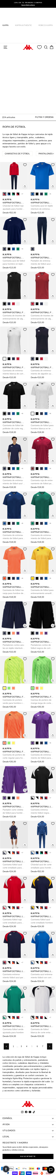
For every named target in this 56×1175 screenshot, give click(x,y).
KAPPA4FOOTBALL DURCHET (14, 643)
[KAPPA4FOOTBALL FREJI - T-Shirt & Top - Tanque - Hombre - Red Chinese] (13, 304)
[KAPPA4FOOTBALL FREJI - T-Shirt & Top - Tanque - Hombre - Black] (4, 304)
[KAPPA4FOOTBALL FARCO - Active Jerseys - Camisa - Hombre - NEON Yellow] (4, 688)
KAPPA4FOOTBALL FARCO (14, 698)
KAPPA (6, 25)
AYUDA (6, 1124)
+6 (22, 413)
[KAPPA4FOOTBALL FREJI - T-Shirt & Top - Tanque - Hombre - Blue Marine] (9, 304)
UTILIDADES (9, 1130)
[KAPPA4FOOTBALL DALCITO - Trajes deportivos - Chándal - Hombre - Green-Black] (13, 194)
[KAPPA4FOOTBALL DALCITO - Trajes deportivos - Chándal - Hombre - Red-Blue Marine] (4, 194)
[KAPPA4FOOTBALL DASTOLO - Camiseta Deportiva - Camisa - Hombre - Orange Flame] (4, 578)
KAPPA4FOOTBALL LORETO (42, 808)
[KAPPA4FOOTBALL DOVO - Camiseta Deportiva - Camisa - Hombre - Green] (46, 194)
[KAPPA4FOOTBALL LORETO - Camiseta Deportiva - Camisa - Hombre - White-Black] (37, 798)
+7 (22, 194)
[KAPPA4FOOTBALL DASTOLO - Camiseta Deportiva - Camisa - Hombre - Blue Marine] (9, 413)
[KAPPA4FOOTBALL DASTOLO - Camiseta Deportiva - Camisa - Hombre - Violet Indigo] (32, 743)
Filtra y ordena (44, 117)
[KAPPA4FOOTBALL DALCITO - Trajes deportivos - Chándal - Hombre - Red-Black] (18, 194)
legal (6, 1136)
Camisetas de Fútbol (17, 153)
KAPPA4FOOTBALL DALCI (42, 259)
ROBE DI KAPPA (46, 25)
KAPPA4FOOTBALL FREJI (14, 314)
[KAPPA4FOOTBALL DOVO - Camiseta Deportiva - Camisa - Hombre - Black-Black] (37, 194)
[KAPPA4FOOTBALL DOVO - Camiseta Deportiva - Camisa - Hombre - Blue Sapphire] (32, 194)
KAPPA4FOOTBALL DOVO (42, 204)
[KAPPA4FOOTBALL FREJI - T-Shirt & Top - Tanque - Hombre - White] (18, 304)
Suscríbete (28, 1156)
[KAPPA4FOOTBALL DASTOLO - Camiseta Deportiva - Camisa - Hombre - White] (32, 413)
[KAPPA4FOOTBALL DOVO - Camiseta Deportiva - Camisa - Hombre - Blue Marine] (41, 194)
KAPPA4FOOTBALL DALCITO (14, 204)
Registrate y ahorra (15, 1142)
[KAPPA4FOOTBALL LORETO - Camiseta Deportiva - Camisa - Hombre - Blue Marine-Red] (46, 798)
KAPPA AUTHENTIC (23, 25)
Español (7, 1118)
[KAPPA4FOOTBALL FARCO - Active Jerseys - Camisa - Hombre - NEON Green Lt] (9, 688)
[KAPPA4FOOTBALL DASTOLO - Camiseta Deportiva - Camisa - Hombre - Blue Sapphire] (13, 413)
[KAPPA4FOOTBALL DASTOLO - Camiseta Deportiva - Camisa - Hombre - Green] (18, 413)
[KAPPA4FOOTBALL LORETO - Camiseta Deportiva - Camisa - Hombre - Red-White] (4, 908)
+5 (50, 194)
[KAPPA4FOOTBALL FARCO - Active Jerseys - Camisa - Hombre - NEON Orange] (13, 688)
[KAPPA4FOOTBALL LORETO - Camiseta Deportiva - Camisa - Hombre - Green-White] (4, 1017)
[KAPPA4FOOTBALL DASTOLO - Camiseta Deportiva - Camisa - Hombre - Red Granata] (32, 468)
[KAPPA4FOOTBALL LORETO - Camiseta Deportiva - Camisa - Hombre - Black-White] (32, 798)
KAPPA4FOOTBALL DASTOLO (14, 424)
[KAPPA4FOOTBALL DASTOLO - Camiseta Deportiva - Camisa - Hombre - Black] (4, 413)
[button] (6, 1169)
